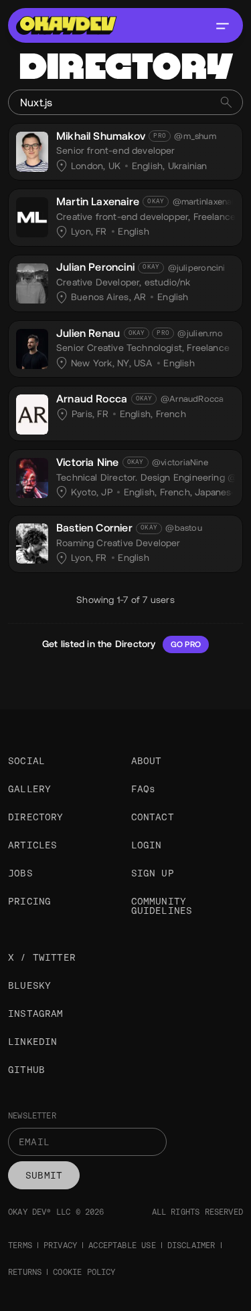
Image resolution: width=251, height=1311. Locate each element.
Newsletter (32, 1116)
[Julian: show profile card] (32, 281)
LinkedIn (32, 1041)
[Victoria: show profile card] (32, 476)
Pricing (29, 901)
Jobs (20, 873)
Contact (152, 817)
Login (146, 845)
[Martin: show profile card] (32, 215)
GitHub (26, 1069)
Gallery (29, 789)
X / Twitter (42, 957)
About (146, 760)
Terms (20, 1245)
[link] (125, 152)
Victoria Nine (87, 462)
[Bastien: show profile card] (32, 541)
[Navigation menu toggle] (222, 25)
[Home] (66, 25)
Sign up (152, 873)
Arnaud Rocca (91, 398)
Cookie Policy (84, 1272)
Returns (24, 1272)
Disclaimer (191, 1245)
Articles (32, 845)
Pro (159, 135)
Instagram (36, 1013)
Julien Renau (88, 333)
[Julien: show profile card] (32, 347)
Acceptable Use (122, 1245)
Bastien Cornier (94, 527)
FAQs (143, 789)
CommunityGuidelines (162, 906)
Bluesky (29, 985)
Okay (155, 201)
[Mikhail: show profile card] (32, 150)
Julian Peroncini (95, 267)
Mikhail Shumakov (100, 136)
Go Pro (186, 644)
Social (26, 760)
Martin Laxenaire (97, 201)
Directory (36, 817)
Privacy (60, 1245)
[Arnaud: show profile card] (32, 412)
